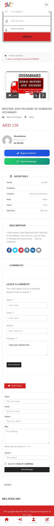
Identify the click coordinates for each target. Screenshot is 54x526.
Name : (7, 397)
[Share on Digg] (32, 250)
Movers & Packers (16, 56)
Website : (10, 326)
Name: (10, 300)
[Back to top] (44, 508)
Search (27, 36)
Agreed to (21, 464)
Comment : (12, 338)
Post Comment (14, 365)
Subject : (8, 416)
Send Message (27, 470)
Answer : (8, 453)
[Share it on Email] (38, 250)
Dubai (31, 117)
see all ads (18, 143)
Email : (10, 313)
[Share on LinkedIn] (27, 250)
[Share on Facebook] (9, 250)
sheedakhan (20, 136)
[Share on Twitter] (15, 250)
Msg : (6, 426)
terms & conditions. (25, 464)
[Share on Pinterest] (21, 250)
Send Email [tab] (17, 386)
